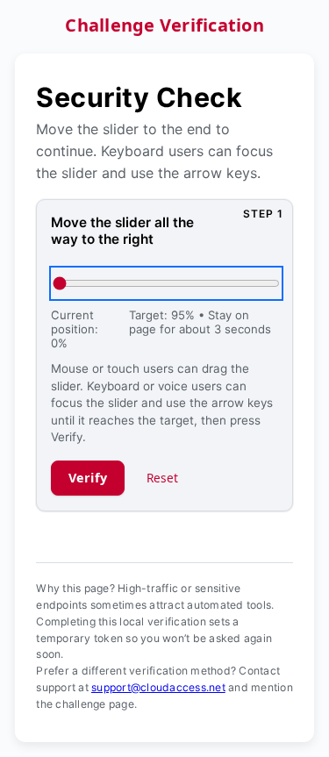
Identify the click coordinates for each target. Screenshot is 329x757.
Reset (163, 477)
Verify (88, 477)
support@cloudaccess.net (158, 687)
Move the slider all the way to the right (122, 230)
